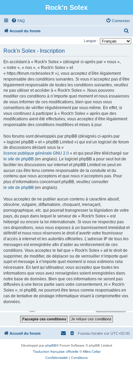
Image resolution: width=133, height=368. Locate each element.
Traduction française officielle (55, 351)
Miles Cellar (92, 351)
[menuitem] (18, 21)
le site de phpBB (18, 159)
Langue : (91, 41)
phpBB (50, 345)
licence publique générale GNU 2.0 (36, 153)
